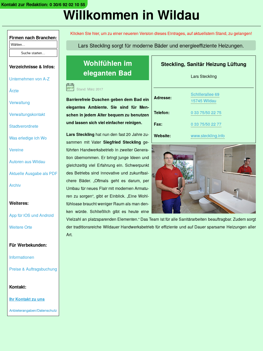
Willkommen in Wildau (131, 14)
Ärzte (14, 91)
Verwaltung (19, 102)
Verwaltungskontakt (27, 114)
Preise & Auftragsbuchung (33, 269)
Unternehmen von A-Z (29, 79)
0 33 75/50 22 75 (206, 112)
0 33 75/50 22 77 (206, 124)
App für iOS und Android (31, 215)
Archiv (15, 185)
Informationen (21, 257)
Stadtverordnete (23, 126)
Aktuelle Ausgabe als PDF (33, 173)
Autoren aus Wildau (27, 161)
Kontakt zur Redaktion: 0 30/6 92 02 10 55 (43, 4)
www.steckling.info (208, 135)
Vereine (16, 150)
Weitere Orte (20, 227)
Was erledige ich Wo (28, 138)
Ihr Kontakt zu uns (27, 299)
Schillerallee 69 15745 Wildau (205, 97)
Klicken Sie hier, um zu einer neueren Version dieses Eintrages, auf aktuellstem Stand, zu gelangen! (161, 33)
